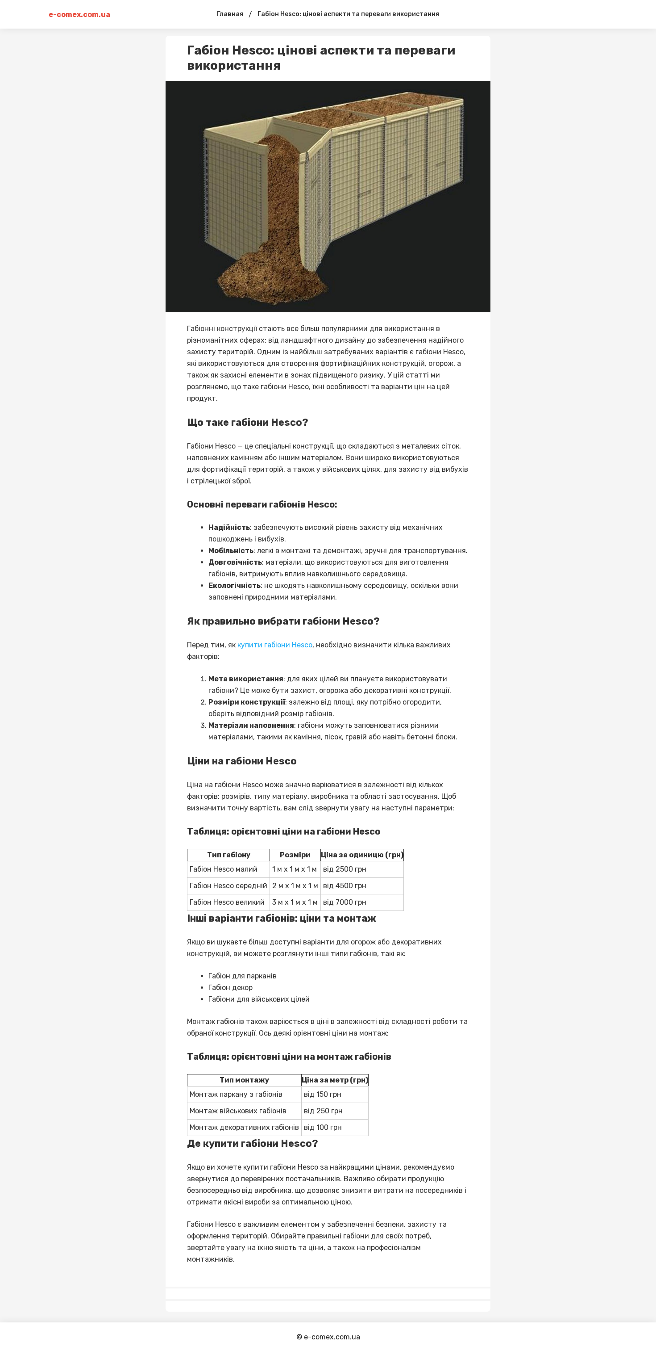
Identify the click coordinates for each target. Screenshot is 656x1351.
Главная (230, 14)
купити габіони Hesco (274, 645)
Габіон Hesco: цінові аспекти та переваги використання (348, 14)
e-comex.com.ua (79, 14)
